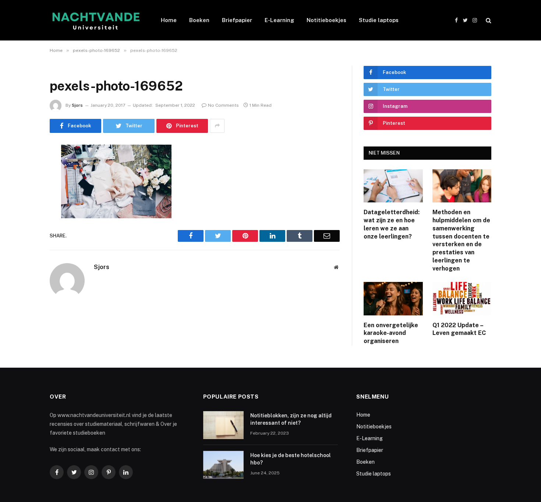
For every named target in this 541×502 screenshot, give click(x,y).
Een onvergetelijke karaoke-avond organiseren (391, 333)
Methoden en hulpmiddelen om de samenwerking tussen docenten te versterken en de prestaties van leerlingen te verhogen (461, 240)
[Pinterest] (24, 225)
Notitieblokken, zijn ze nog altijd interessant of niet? (291, 419)
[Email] (24, 244)
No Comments (223, 105)
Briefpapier (237, 20)
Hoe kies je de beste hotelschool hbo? (290, 459)
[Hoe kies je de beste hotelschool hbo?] (223, 465)
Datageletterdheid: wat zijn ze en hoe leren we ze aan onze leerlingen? (392, 224)
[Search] (487, 20)
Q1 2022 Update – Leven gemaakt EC (459, 329)
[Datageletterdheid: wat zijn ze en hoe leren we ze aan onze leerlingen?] (393, 185)
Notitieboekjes (326, 20)
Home (169, 20)
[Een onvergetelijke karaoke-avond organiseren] (393, 298)
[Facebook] (24, 169)
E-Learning (279, 20)
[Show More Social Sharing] (217, 126)
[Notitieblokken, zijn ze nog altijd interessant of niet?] (223, 425)
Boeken (199, 20)
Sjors (77, 105)
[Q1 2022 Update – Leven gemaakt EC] (462, 298)
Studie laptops (379, 20)
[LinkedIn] (24, 206)
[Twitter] (24, 187)
